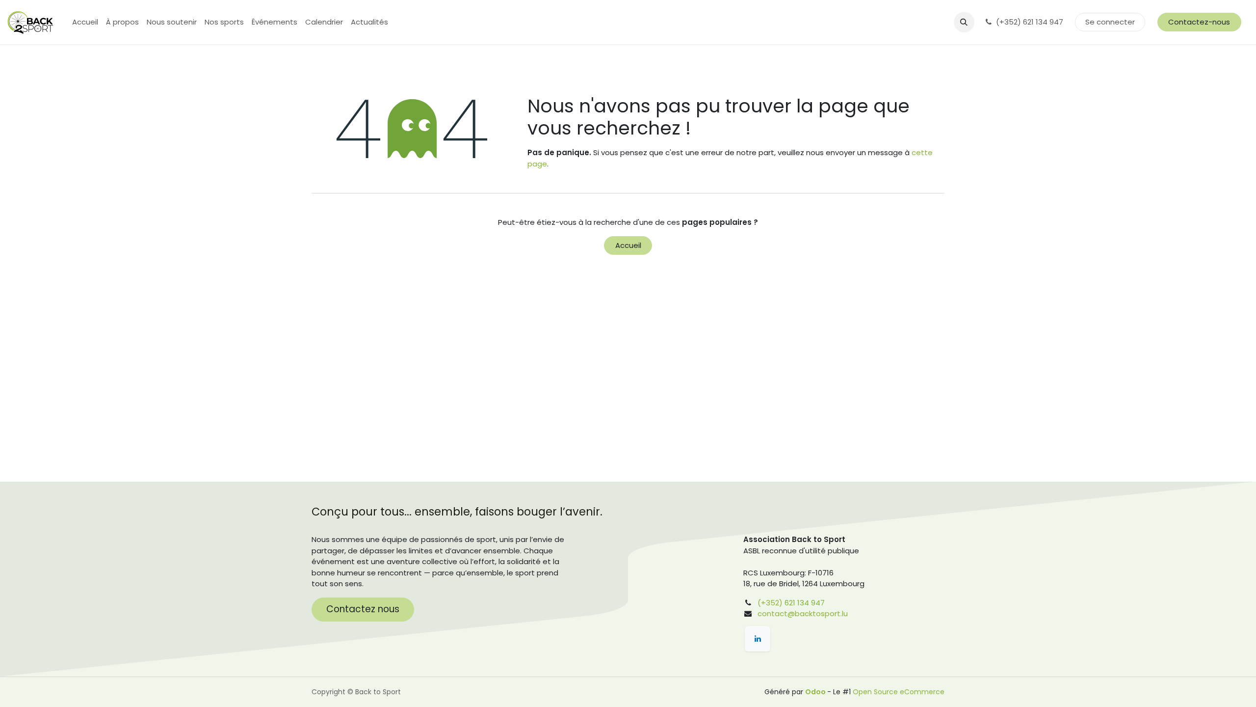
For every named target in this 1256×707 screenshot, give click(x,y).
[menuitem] (85, 22)
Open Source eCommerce (898, 692)
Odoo (816, 692)
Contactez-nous (1199, 22)
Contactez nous (362, 609)
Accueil (628, 245)
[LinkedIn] (757, 639)
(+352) (770, 603)
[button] (964, 22)
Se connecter (1110, 22)
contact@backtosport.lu (803, 613)
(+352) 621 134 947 (1030, 22)
